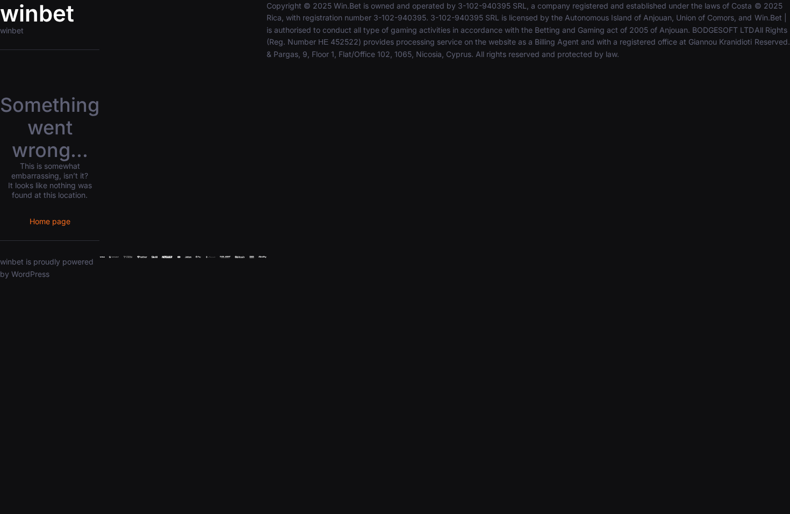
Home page (50, 221)
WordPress (30, 274)
